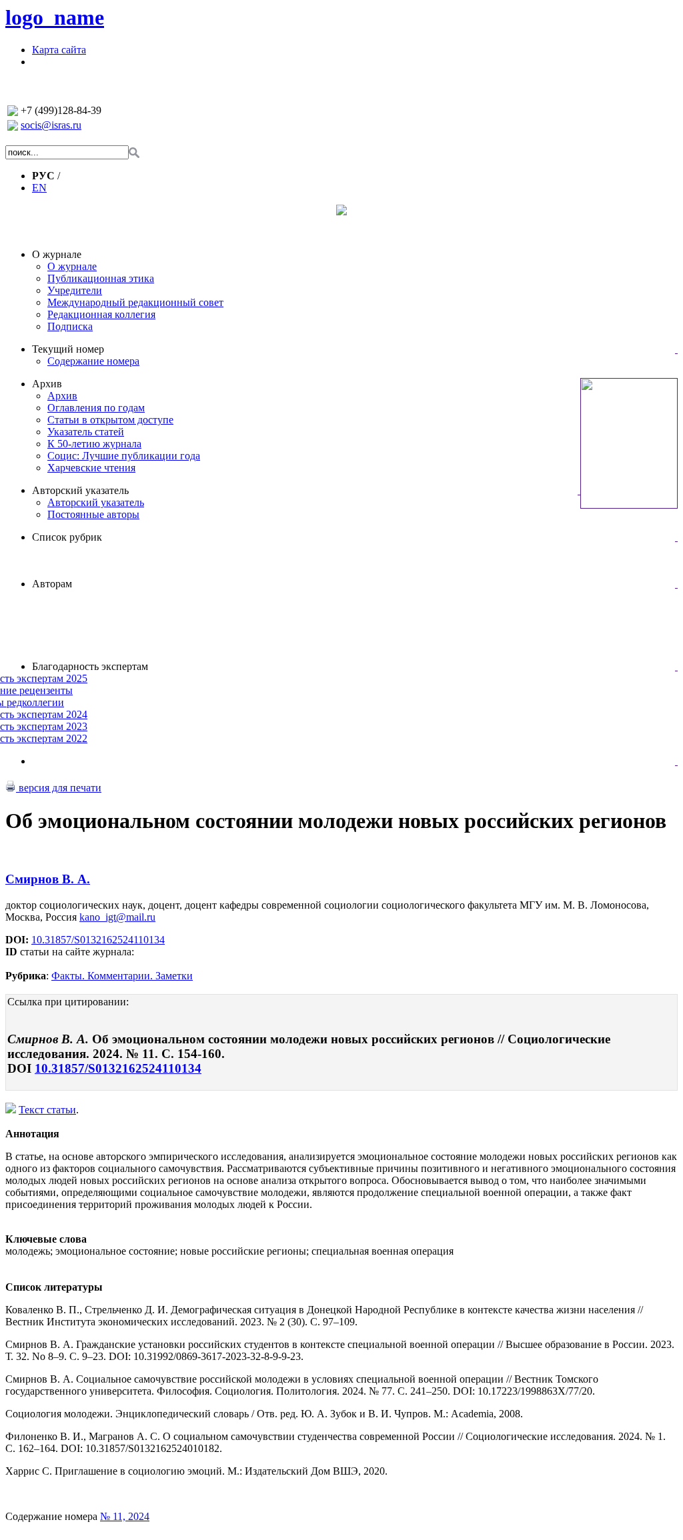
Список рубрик (67, 537)
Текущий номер (68, 349)
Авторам (52, 583)
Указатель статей (85, 431)
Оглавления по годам (96, 407)
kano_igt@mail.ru (117, 917)
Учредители (74, 290)
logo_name (54, 17)
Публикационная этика (100, 278)
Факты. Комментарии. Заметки (122, 975)
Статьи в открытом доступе (110, 419)
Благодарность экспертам (90, 666)
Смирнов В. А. (47, 879)
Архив (47, 383)
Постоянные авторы (93, 514)
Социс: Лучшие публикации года (123, 455)
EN (39, 187)
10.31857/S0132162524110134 (98, 939)
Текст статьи (47, 1109)
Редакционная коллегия (101, 314)
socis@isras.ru (51, 125)
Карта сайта (59, 49)
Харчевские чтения (91, 467)
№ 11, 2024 (124, 1516)
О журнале (56, 254)
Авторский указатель (80, 490)
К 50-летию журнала (94, 443)
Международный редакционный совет (135, 302)
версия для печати (58, 787)
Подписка (70, 326)
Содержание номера (93, 361)
